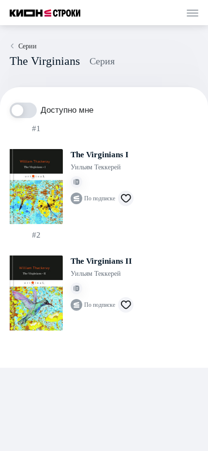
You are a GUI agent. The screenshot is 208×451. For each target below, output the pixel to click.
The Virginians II (101, 261)
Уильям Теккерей (96, 167)
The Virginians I (100, 154)
